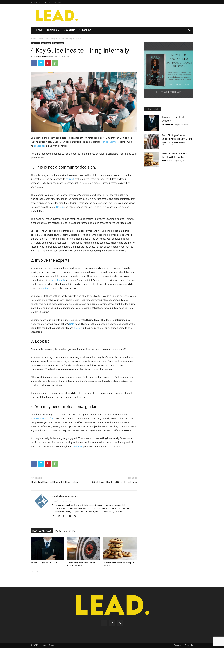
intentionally (58, 280)
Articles (52, 30)
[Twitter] (41, 63)
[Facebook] (34, 63)
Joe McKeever (167, 124)
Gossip (60, 207)
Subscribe (57, 2)
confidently (47, 288)
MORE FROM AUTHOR (65, 531)
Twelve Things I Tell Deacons (44, 562)
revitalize (78, 446)
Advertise (46, 2)
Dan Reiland (167, 161)
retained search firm (43, 418)
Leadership (46, 43)
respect (70, 179)
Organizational (58, 43)
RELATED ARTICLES (42, 531)
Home (39, 30)
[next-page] (37, 571)
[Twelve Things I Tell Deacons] (47, 548)
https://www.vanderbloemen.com (65, 501)
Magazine (69, 30)
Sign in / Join (36, 2)
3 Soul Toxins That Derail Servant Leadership (114, 482)
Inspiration (43, 38)
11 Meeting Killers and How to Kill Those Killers (54, 482)
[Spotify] (70, 516)
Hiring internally (110, 141)
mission (78, 327)
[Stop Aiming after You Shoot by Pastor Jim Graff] (83, 548)
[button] (189, 30)
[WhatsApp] (55, 63)
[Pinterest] (48, 63)
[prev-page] (32, 571)
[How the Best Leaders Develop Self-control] (120, 548)
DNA (71, 323)
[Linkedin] (65, 516)
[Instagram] (59, 516)
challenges (40, 145)
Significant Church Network (173, 142)
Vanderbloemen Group (43, 56)
